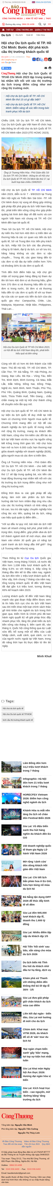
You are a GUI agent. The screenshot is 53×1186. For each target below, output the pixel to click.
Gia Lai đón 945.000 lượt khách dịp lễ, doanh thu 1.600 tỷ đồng (35, 918)
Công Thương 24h (24, 30)
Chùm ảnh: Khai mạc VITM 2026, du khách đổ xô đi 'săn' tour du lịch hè (35, 1035)
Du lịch (6, 35)
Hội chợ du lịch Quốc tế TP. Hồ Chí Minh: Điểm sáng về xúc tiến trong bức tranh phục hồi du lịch (27, 108)
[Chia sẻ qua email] (46, 68)
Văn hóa (40, 35)
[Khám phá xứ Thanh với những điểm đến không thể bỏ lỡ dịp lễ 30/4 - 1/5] (11, 982)
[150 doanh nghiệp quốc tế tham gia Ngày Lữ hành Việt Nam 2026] (11, 849)
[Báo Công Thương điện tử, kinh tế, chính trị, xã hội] (23, 10)
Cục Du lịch (32, 558)
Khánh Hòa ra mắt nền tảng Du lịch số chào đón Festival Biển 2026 (36, 814)
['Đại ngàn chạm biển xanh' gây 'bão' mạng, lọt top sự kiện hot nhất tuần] (11, 1052)
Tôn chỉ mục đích (32, 1144)
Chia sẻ (8, 68)
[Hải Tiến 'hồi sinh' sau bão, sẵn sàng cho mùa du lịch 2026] (11, 950)
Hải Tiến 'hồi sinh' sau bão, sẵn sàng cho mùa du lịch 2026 (37, 950)
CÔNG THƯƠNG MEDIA (12, 18)
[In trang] (50, 68)
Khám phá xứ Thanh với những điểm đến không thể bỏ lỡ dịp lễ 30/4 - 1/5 (36, 984)
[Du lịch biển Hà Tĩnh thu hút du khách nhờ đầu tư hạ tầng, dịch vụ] (11, 966)
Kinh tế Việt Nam (34, 18)
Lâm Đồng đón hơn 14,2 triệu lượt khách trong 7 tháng (35, 767)
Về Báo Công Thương (12, 1141)
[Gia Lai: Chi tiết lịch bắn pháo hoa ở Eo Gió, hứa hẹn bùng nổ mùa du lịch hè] (11, 881)
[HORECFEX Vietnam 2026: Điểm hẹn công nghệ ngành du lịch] (11, 798)
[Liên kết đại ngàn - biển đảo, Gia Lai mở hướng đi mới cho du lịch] (11, 1017)
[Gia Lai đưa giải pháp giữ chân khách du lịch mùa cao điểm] (11, 1001)
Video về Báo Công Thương (36, 1141)
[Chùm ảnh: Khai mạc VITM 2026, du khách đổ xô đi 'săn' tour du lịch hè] (11, 1033)
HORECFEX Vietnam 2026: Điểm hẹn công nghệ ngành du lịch (35, 798)
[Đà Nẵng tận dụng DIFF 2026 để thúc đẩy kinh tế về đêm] (11, 900)
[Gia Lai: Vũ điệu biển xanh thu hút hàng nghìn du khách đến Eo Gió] (11, 830)
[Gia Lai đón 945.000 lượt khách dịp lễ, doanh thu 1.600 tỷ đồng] (11, 916)
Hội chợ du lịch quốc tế (13, 708)
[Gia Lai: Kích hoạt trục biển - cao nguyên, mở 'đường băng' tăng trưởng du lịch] (11, 1092)
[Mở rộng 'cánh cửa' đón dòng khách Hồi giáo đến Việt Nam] (11, 865)
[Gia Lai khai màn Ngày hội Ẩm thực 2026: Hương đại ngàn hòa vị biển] (11, 1072)
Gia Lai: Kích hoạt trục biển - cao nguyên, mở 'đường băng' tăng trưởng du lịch (36, 1094)
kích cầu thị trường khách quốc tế (18, 720)
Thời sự (10, 30)
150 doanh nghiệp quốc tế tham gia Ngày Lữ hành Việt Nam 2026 (37, 849)
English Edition (43, 2)
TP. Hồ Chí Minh (42, 190)
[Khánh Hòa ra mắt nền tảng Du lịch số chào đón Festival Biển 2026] (11, 814)
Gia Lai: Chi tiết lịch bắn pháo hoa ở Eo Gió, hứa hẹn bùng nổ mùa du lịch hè (37, 883)
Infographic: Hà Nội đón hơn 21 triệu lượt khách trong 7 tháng (36, 782)
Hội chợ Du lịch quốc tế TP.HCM (17, 714)
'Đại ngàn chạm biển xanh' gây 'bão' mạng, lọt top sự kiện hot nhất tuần (37, 1055)
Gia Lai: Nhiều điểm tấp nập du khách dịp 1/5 (37, 934)
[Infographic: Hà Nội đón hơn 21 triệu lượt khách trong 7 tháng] (11, 782)
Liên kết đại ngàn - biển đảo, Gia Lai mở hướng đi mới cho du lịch (37, 1017)
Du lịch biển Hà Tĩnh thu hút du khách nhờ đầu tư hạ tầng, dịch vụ (37, 966)
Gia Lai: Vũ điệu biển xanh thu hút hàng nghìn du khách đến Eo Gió (37, 832)
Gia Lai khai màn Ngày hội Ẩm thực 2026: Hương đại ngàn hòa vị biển (37, 1074)
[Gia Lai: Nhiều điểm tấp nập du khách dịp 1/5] (11, 936)
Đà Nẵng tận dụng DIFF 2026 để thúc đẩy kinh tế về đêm (37, 901)
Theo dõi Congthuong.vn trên (15, 60)
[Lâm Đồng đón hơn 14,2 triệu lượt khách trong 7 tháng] (11, 767)
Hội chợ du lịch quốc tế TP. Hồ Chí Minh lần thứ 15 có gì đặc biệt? (25, 98)
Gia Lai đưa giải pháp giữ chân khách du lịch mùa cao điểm (37, 1001)
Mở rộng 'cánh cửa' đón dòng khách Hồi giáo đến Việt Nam (35, 865)
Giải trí (29, 35)
